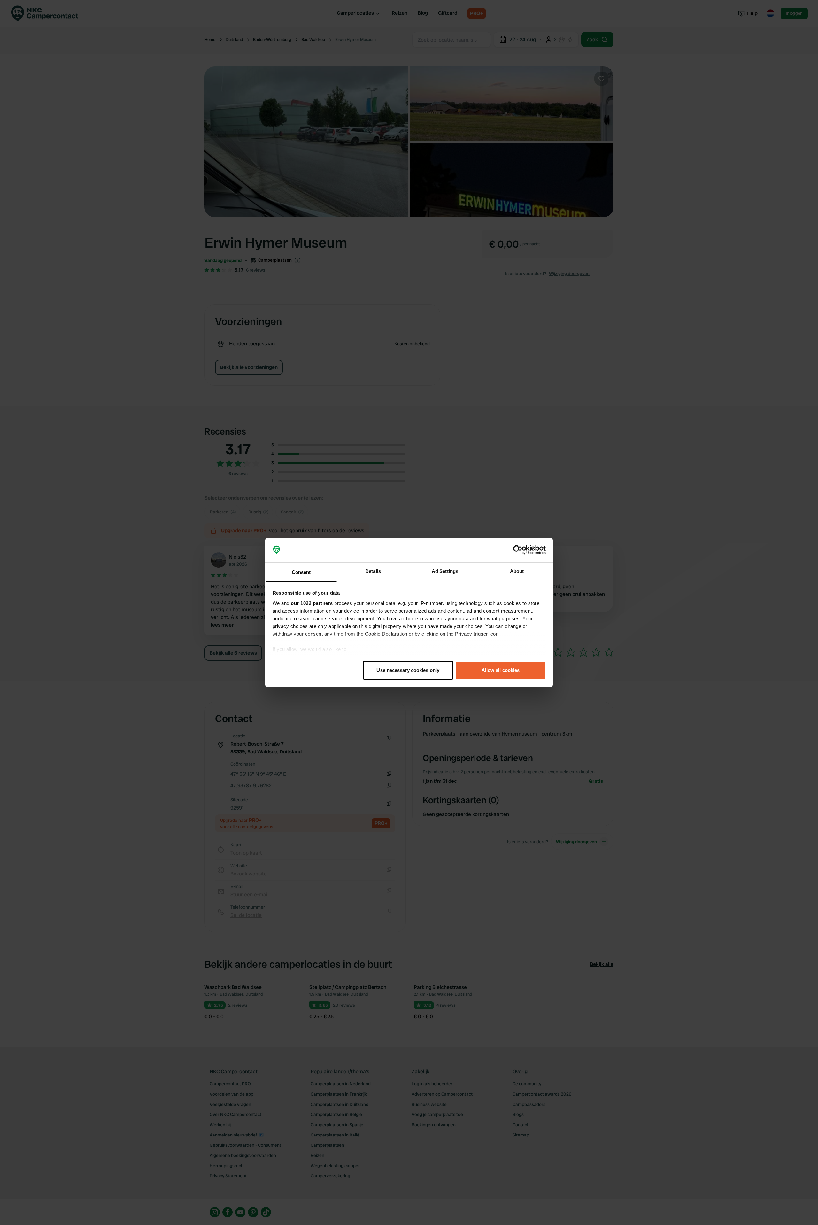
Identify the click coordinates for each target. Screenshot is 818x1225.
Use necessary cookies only (407, 670)
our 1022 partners (312, 603)
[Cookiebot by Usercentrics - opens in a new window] (518, 550)
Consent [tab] (301, 572)
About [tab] (517, 571)
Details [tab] (373, 571)
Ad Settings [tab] (445, 571)
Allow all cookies (501, 670)
